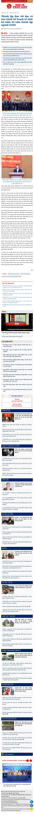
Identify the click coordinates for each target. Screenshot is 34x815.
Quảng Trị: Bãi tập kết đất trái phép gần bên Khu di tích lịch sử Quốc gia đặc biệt (17, 733)
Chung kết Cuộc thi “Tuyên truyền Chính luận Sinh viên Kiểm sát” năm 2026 (17, 380)
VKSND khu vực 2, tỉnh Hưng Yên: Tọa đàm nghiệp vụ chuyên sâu (17, 527)
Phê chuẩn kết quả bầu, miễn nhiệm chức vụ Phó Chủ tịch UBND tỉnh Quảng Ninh (17, 355)
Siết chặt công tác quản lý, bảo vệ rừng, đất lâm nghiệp (17, 350)
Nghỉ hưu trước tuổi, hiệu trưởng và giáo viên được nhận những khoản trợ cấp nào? (17, 698)
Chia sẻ (31, 801)
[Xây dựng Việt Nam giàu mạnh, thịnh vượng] (17, 322)
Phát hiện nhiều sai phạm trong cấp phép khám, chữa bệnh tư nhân (17, 674)
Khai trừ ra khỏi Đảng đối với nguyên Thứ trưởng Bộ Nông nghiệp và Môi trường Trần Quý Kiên (17, 669)
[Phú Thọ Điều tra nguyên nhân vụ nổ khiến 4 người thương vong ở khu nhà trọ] (8, 623)
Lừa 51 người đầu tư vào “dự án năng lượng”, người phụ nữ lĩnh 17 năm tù (17, 498)
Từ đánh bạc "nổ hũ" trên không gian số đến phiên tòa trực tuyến (17, 365)
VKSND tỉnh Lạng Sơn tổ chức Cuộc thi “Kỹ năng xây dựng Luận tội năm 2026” (17, 294)
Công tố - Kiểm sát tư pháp (10, 446)
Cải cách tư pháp (7, 514)
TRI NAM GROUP (6, 812)
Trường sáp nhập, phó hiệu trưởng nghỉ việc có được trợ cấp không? (17, 708)
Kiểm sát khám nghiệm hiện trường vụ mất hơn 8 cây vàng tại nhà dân (17, 360)
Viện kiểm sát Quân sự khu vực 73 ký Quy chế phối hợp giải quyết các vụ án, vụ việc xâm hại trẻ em (17, 286)
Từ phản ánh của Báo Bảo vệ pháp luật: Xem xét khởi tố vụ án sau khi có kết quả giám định (17, 738)
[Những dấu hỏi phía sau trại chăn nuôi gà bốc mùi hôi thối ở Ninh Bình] (8, 725)
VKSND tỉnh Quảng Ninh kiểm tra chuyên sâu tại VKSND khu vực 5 (17, 305)
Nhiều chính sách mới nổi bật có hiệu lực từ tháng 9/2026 (17, 425)
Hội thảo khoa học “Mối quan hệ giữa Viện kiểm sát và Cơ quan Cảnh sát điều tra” (17, 542)
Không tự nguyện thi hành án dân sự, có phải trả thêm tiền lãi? (17, 713)
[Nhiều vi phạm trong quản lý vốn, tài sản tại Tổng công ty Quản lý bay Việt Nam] (8, 657)
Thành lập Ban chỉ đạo (13, 273)
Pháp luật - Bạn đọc (8, 616)
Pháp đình (5, 480)
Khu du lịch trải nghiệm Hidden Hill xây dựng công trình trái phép (17, 748)
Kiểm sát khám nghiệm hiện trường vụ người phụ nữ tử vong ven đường (17, 644)
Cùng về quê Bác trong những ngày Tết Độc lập (15, 606)
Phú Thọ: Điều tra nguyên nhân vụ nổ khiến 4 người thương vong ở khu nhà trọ (23, 621)
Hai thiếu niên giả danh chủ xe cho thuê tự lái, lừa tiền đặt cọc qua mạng (17, 459)
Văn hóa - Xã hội (7, 582)
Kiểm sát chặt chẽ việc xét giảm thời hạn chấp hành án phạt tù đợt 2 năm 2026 (17, 290)
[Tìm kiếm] (31, 809)
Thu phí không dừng (7, 814)
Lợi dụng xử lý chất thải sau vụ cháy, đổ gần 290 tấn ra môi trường (23, 553)
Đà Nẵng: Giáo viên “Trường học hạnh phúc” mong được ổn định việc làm (17, 375)
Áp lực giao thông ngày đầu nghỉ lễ (12, 336)
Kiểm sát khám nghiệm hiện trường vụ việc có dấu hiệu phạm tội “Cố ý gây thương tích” (17, 301)
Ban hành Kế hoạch (25, 273)
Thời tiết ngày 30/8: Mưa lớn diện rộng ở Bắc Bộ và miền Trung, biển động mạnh (17, 610)
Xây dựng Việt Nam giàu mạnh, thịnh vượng (16, 332)
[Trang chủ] (17, 6)
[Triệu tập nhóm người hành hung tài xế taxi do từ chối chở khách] (8, 452)
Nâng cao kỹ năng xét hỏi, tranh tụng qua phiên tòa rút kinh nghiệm (17, 537)
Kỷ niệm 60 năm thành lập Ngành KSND (11, 276)
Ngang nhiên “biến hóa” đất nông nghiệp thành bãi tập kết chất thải (17, 639)
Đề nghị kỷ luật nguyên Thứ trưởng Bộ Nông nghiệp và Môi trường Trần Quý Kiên (17, 679)
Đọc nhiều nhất (7, 341)
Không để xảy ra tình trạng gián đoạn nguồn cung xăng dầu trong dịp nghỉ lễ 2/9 (17, 577)
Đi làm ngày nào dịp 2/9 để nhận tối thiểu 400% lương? (17, 703)
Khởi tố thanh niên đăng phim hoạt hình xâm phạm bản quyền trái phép (17, 474)
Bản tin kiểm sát (14, 12)
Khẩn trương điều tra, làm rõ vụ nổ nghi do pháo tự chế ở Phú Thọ (17, 469)
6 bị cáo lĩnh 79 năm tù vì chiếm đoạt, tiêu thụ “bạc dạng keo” (17, 493)
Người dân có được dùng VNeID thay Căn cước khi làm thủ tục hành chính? (17, 370)
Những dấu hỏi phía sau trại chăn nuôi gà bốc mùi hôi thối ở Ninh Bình (23, 723)
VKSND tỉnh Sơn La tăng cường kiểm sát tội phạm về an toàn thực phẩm (17, 562)
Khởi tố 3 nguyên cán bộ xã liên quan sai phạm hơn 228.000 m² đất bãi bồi (17, 629)
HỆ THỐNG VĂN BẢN (17, 396)
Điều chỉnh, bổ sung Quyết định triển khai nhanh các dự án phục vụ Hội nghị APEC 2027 (17, 567)
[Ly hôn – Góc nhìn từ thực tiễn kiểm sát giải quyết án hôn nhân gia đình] (8, 521)
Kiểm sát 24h (4, 12)
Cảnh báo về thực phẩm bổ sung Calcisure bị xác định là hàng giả (17, 572)
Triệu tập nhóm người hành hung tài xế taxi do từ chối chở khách (23, 450)
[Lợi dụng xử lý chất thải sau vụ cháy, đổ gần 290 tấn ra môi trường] (8, 555)
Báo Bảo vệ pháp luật (8, 754)
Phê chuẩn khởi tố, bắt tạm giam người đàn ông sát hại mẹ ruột (17, 464)
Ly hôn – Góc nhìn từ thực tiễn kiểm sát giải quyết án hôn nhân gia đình (23, 519)
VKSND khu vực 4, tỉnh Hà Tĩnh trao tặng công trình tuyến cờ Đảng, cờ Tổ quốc (17, 602)
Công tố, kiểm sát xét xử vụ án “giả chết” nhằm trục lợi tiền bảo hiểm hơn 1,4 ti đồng (17, 508)
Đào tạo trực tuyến (17, 814)
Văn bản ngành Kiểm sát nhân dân (17, 405)
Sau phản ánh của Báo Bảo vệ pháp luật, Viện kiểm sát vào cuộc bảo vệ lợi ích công (17, 743)
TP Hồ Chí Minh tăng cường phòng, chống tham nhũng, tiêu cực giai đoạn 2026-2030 (17, 664)
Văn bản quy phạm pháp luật (17, 400)
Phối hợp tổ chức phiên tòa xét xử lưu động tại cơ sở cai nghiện (17, 503)
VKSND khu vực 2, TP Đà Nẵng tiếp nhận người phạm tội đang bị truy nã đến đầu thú (17, 298)
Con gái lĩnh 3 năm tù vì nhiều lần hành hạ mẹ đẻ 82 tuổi (17, 390)
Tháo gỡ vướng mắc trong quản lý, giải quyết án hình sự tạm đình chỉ (17, 532)
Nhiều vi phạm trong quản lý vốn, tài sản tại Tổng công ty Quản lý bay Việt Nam (23, 655)
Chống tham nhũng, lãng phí (11, 650)
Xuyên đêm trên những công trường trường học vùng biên (23, 586)
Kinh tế (4, 548)
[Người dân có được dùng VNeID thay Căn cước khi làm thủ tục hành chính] (8, 691)
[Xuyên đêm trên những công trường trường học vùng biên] (8, 589)
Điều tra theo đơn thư (9, 719)
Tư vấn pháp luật (7, 684)
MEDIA (4, 311)
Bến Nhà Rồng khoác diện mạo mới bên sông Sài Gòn (17, 385)
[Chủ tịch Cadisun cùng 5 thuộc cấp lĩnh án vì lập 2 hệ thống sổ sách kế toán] (8, 486)
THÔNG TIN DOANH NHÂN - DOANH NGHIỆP (14, 760)
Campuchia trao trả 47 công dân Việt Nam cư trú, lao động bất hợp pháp (17, 634)
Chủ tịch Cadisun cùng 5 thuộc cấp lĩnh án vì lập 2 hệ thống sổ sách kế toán (23, 484)
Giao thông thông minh (17, 812)
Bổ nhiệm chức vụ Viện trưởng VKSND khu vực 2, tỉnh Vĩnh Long (17, 345)
